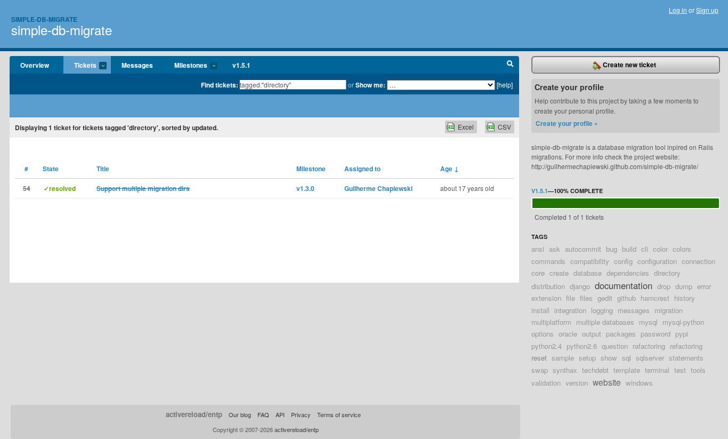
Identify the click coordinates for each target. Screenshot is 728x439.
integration (570, 310)
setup (587, 358)
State (51, 168)
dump (683, 286)
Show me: (370, 85)
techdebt (595, 370)
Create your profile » (567, 123)
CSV (504, 126)
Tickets (79, 65)
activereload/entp (194, 414)
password (655, 334)
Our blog (240, 414)
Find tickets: (219, 85)
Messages (137, 65)
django (580, 286)
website (607, 382)
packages (621, 334)
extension (546, 298)
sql (626, 358)
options (542, 334)
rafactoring (649, 346)
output (591, 334)
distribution (548, 286)
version (576, 383)
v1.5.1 (241, 65)
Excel (466, 126)
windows (639, 383)
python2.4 (546, 346)
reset (539, 358)
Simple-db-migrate (44, 19)
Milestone (311, 168)
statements (686, 358)
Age (449, 168)
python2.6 (582, 346)
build (629, 249)
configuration (657, 261)
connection (698, 261)
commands (548, 261)
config (623, 261)
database (587, 273)
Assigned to (362, 168)
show (609, 358)
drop (663, 286)
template (626, 370)
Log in (678, 9)
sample (563, 358)
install (540, 310)
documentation (623, 285)
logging (602, 310)
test (680, 370)
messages (634, 310)
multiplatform (551, 322)
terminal (657, 370)
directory (667, 273)
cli (644, 249)
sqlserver (650, 358)
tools (698, 370)
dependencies (627, 273)
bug (611, 249)
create (559, 273)
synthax (565, 370)
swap (539, 370)
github (626, 298)
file (570, 298)
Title (102, 168)
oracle (568, 334)
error (704, 286)
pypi (681, 334)
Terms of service (339, 414)
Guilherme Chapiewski (378, 188)
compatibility (589, 261)
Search (510, 65)
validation (546, 383)
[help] (505, 84)
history (684, 298)
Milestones (185, 65)
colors (682, 249)
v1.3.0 (305, 188)
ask (554, 249)
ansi (537, 249)
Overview (34, 65)
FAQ (263, 414)
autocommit (583, 249)
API (280, 414)
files (586, 298)
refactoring (686, 346)
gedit (604, 298)
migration (668, 310)
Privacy (301, 414)
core (538, 273)
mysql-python (683, 322)
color (660, 249)
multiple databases (605, 322)
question (615, 346)
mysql (648, 322)
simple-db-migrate (61, 29)
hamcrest (655, 298)
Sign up (707, 9)
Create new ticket (628, 64)
